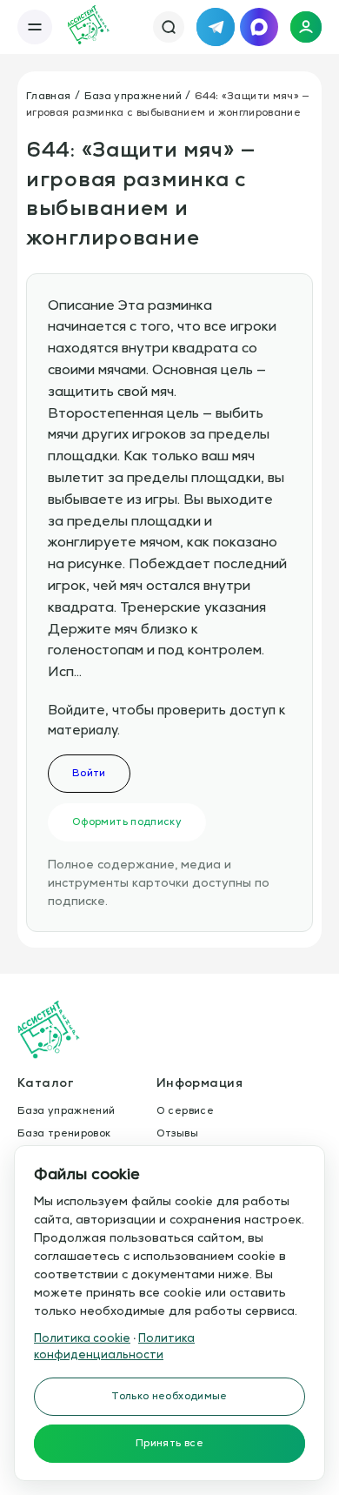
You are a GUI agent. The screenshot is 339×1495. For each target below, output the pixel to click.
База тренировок (63, 1133)
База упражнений (133, 96)
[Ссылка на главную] (89, 27)
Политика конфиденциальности (114, 1346)
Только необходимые (169, 1396)
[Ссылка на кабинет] (306, 27)
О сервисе (185, 1110)
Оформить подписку (127, 821)
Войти (89, 773)
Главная (48, 96)
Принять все (169, 1443)
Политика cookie (82, 1338)
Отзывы (177, 1133)
